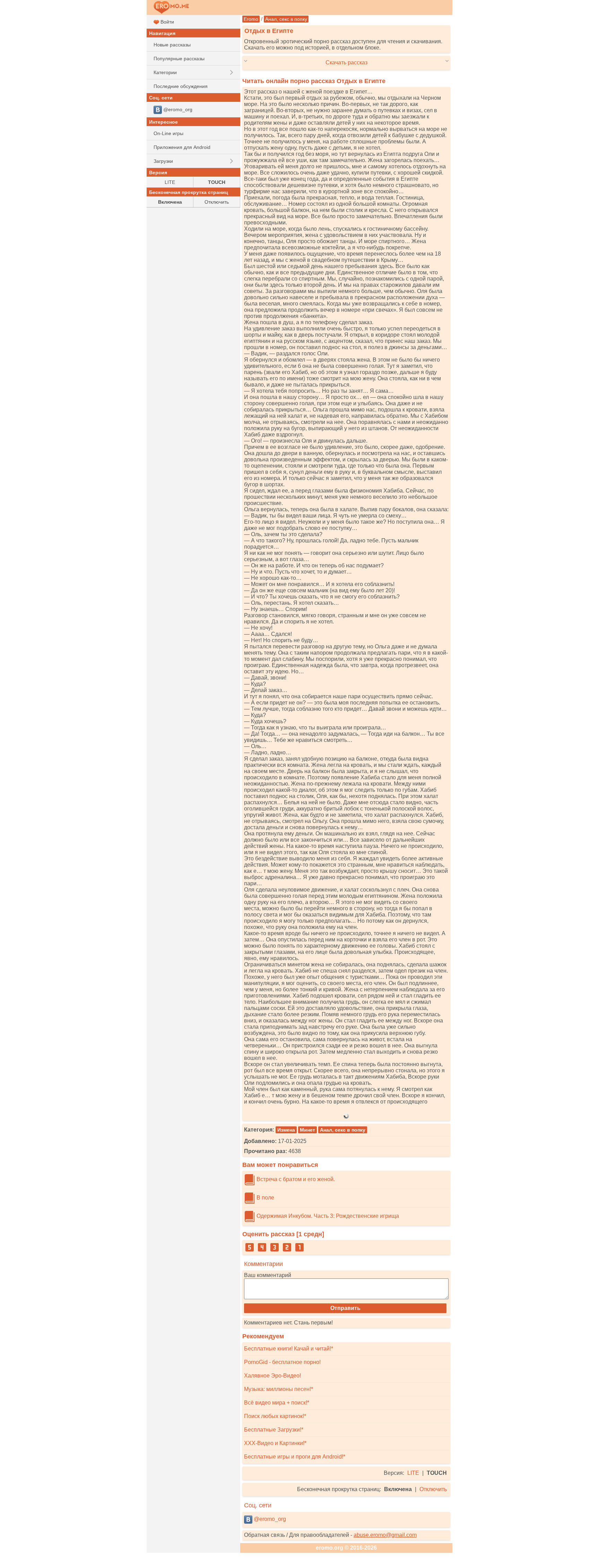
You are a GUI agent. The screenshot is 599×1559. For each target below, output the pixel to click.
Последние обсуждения (181, 86)
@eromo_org (269, 1519)
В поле (264, 1198)
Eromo (251, 19)
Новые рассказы (172, 44)
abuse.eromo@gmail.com (385, 1535)
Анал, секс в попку (286, 19)
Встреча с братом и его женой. (295, 1179)
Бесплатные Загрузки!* (273, 1430)
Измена (286, 1130)
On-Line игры (168, 133)
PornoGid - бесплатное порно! (282, 1362)
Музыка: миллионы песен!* (278, 1389)
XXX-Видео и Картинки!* (275, 1443)
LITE (413, 1473)
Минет (307, 1130)
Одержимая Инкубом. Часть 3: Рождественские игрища (327, 1216)
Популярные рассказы (179, 58)
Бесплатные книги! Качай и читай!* (288, 1349)
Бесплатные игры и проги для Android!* (294, 1457)
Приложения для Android (182, 147)
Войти (166, 22)
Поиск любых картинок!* (275, 1416)
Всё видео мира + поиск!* (276, 1403)
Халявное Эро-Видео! (272, 1376)
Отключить (433, 1489)
